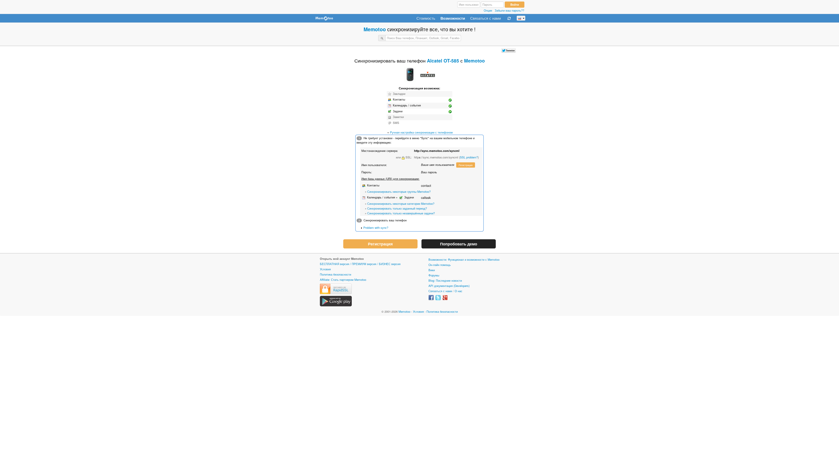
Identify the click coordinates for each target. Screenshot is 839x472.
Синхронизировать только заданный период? (397, 208)
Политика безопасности (335, 274)
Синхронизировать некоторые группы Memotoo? (399, 191)
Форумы (433, 275)
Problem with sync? (375, 228)
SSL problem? (469, 157)
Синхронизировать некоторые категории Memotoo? (400, 203)
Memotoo (375, 29)
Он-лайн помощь (439, 265)
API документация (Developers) (449, 286)
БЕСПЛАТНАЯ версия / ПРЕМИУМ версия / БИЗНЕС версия (360, 264)
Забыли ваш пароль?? (509, 10)
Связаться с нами (485, 18)
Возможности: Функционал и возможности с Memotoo (463, 259)
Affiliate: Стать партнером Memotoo (343, 280)
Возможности (452, 18)
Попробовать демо (458, 244)
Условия (325, 269)
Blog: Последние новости (445, 280)
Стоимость (425, 18)
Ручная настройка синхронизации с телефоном (421, 132)
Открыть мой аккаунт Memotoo (342, 259)
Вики (431, 270)
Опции (488, 10)
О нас (458, 291)
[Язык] (521, 18)
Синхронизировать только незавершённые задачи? (401, 213)
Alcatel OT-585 (443, 60)
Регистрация (466, 165)
